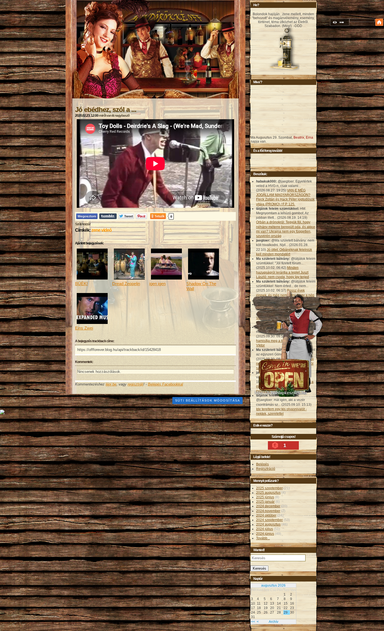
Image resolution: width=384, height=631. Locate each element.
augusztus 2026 (273, 585)
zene (95, 230)
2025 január (265, 502)
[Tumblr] (108, 216)
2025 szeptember (269, 488)
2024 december (268, 506)
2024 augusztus (268, 524)
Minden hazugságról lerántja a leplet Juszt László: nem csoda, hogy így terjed (282, 272)
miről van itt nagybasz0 (114, 116)
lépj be (111, 384)
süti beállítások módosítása (207, 400)
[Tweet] (126, 216)
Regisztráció (265, 469)
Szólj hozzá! (83, 224)
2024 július (264, 529)
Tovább (263, 538)
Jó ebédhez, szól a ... (105, 109)
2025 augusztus (268, 493)
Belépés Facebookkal (165, 384)
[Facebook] (87, 216)
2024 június (265, 534)
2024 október (266, 515)
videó (106, 230)
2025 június (265, 497)
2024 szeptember (269, 520)
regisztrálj (135, 384)
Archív (273, 622)
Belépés (262, 464)
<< (253, 622)
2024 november (268, 511)
